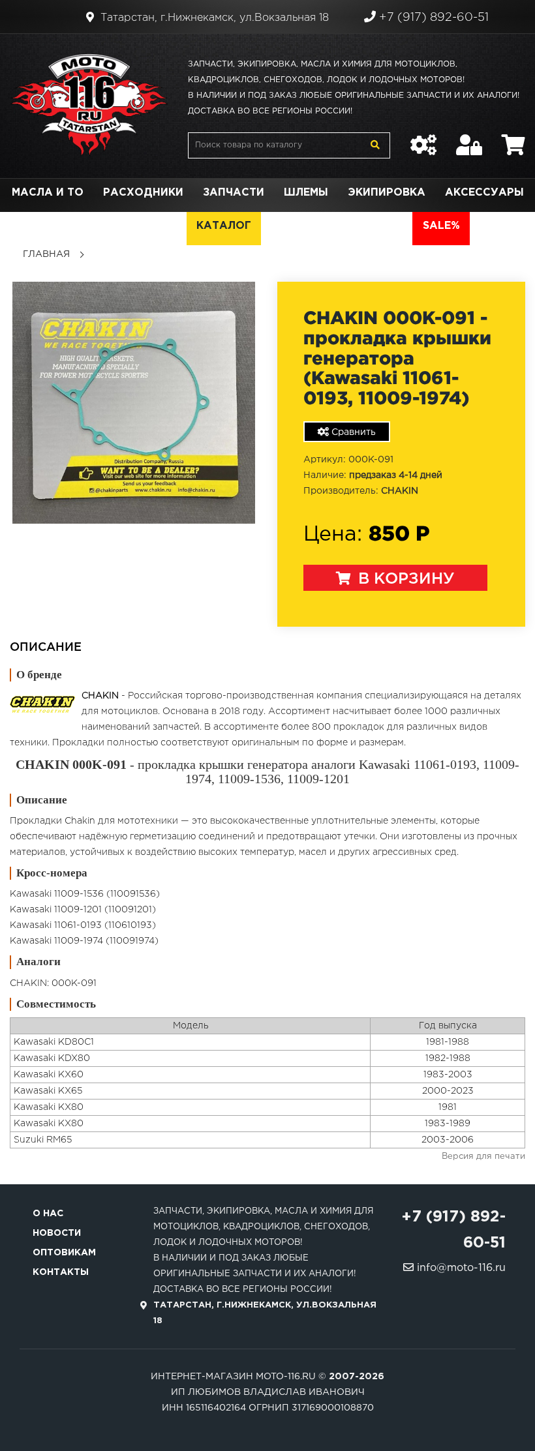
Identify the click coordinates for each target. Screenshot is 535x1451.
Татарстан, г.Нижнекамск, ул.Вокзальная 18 (213, 18)
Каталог (223, 226)
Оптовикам (64, 1253)
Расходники (143, 193)
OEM (164, 226)
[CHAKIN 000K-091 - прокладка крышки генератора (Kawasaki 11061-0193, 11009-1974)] (134, 402)
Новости (57, 1233)
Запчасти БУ (311, 226)
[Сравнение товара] (423, 138)
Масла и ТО (48, 193)
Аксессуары (484, 193)
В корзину (404, 579)
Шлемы (306, 193)
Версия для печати (483, 1156)
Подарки (103, 226)
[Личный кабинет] (469, 138)
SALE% (441, 226)
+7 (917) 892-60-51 (432, 17)
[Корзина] (513, 138)
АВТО (387, 226)
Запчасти (233, 193)
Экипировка (386, 193)
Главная (46, 254)
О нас (48, 1214)
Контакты (61, 1272)
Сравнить (352, 432)
